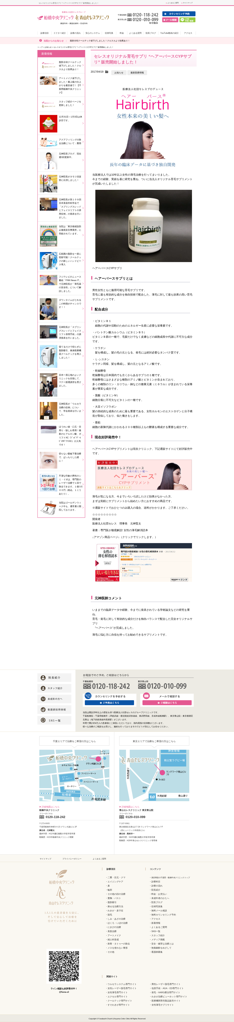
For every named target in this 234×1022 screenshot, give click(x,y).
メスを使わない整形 (118, 948)
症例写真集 (157, 906)
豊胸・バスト (114, 898)
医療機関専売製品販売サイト (166, 1000)
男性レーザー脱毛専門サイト (166, 984)
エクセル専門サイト (118, 996)
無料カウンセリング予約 (163, 914)
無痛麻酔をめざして (161, 948)
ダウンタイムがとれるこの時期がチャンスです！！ (70, 303)
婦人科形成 (113, 939)
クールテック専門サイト (120, 1000)
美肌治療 (112, 931)
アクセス (155, 919)
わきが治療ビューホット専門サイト (169, 996)
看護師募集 (157, 952)
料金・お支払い (159, 894)
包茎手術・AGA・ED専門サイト (168, 988)
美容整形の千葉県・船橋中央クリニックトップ (170, 877)
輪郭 (110, 890)
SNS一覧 (155, 931)
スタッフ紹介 (158, 935)
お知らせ (48, 47)
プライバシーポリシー (72, 859)
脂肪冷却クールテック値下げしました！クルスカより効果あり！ (100, 40)
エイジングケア (115, 881)
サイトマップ (188, 3)
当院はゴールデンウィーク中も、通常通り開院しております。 (70, 506)
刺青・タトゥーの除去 (119, 943)
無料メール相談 (159, 910)
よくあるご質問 (173, 3)
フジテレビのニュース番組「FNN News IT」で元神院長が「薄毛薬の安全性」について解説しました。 (70, 283)
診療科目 (155, 881)
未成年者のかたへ (160, 898)
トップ (40, 47)
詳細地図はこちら (51, 806)
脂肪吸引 (112, 902)
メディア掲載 (158, 939)
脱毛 (110, 914)
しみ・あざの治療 (116, 919)
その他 (111, 952)
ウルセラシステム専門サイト (122, 984)
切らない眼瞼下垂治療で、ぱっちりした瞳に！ (70, 457)
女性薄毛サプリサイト (163, 1005)
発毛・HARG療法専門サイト (166, 992)
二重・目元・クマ (116, 877)
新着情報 (155, 923)
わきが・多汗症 (115, 910)
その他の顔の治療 (116, 894)
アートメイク (114, 935)
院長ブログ (157, 902)
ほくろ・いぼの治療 (118, 923)
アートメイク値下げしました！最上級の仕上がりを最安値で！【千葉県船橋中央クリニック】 (70, 85)
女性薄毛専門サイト (118, 992)
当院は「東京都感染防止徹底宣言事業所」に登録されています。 (70, 230)
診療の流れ (157, 885)
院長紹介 (155, 890)
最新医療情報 (137, 72)
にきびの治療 (114, 927)
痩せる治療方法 (115, 906)
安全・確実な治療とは (162, 943)
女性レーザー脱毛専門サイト (122, 988)
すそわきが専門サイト (119, 1005)
